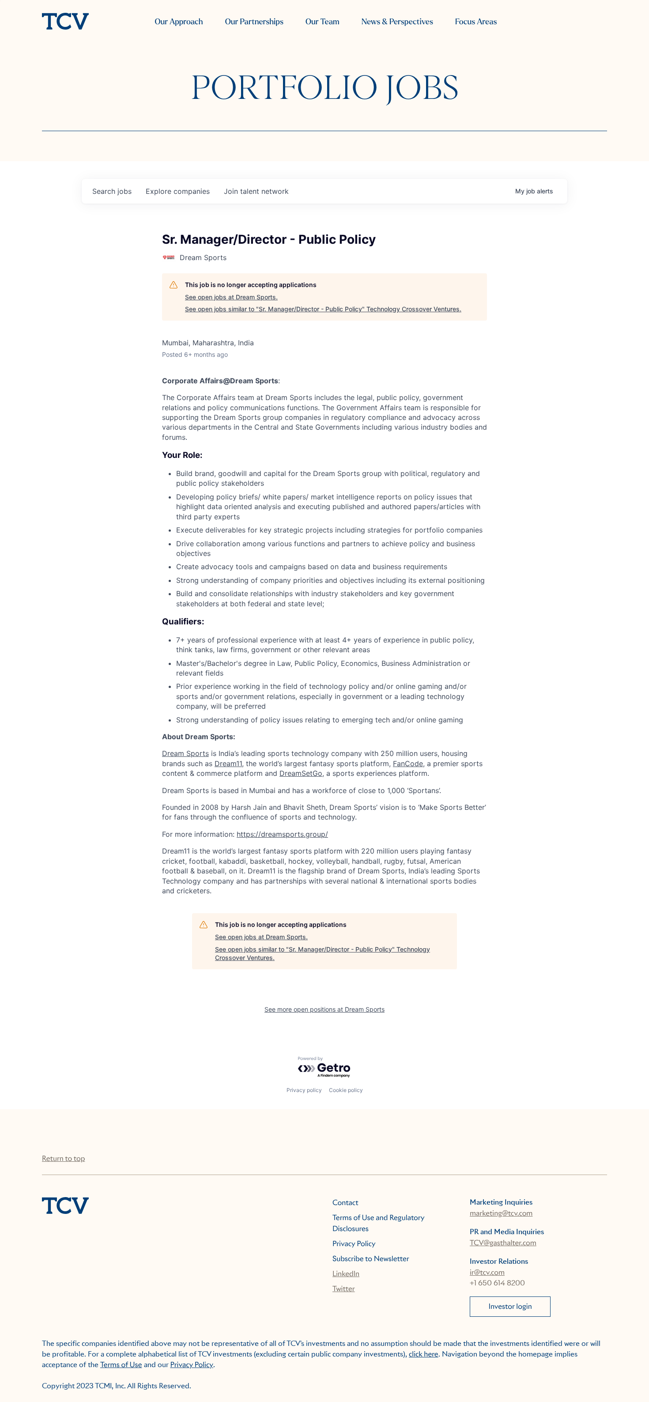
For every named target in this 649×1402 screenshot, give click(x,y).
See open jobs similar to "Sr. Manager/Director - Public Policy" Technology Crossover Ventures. (323, 309)
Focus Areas (476, 22)
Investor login (510, 1306)
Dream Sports (185, 753)
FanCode (408, 763)
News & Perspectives (397, 22)
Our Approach (179, 22)
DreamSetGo (300, 773)
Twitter (343, 1288)
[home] (65, 22)
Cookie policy (346, 1090)
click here (423, 1354)
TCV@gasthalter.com (503, 1242)
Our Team (323, 22)
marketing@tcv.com (501, 1213)
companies (178, 191)
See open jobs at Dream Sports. (231, 297)
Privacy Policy (354, 1243)
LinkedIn (345, 1273)
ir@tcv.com (487, 1272)
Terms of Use (121, 1364)
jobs (112, 191)
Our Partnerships (254, 22)
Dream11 (228, 763)
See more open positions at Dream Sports (324, 1009)
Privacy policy (304, 1090)
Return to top (63, 1158)
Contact (345, 1202)
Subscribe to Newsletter (370, 1258)
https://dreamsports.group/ (282, 834)
